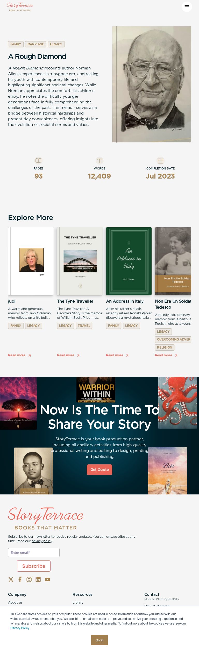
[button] (187, 7)
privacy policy (42, 541)
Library (78, 602)
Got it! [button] (99, 640)
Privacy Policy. (20, 628)
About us (15, 602)
